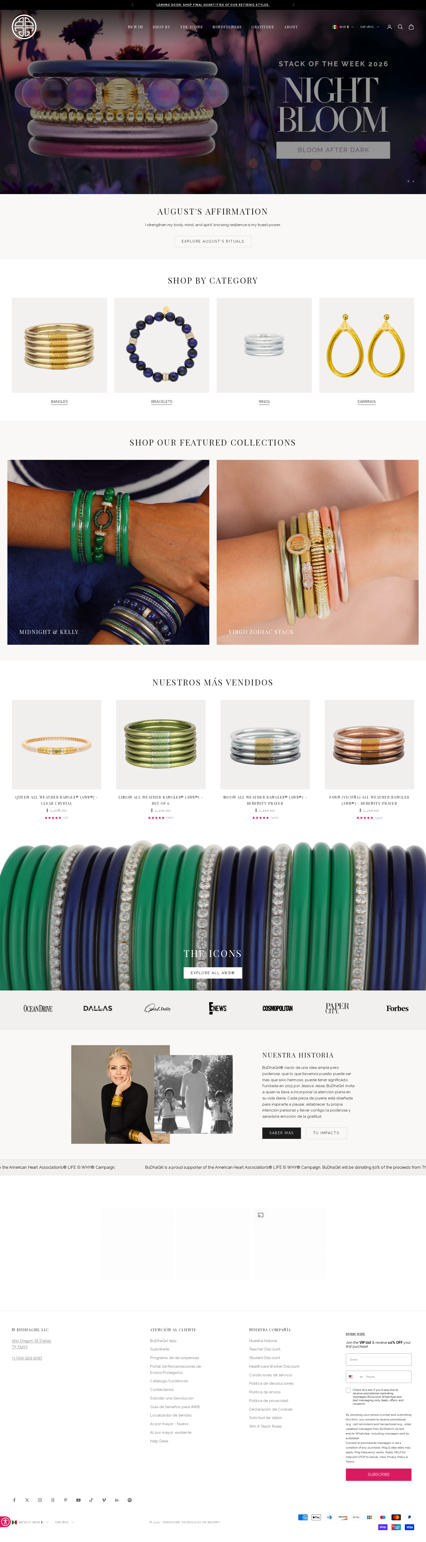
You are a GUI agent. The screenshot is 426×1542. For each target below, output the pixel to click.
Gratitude (262, 26)
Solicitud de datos (265, 1418)
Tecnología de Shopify (200, 1522)
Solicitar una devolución (172, 1398)
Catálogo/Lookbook (169, 1381)
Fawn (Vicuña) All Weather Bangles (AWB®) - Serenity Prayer (369, 800)
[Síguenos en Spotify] (129, 1500)
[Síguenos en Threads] (52, 1500)
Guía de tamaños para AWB (175, 1407)
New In (135, 26)
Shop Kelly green (246, 124)
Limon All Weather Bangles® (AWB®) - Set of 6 (161, 800)
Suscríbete (159, 1349)
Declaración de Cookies (270, 1409)
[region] (213, 102)
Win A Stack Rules (265, 1426)
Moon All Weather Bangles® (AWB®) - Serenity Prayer (265, 800)
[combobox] (355, 1377)
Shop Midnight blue (179, 124)
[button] (137, 1244)
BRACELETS (161, 402)
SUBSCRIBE (379, 1474)
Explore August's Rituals (213, 242)
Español (367, 27)
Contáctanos (162, 1390)
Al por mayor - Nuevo (169, 1424)
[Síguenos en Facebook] (14, 1500)
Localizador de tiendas (170, 1415)
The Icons (191, 26)
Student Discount (264, 1358)
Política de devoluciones (271, 1383)
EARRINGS (367, 402)
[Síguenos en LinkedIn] (116, 1500)
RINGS (264, 402)
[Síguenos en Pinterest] (65, 1500)
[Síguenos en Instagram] (39, 1500)
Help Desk (159, 1441)
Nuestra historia (263, 1341)
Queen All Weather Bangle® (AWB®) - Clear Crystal (56, 800)
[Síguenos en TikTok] (91, 1500)
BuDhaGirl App (163, 1341)
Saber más (281, 1133)
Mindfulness (227, 26)
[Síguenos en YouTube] (78, 1500)
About (291, 26)
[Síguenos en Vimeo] (104, 1500)
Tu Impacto (326, 1133)
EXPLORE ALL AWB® (213, 973)
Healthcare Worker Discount (274, 1366)
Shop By (161, 26)
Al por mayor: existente (170, 1432)
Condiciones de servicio (270, 1375)
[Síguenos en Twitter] (27, 1500)
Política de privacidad (268, 1401)
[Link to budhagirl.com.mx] (56, 744)
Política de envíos (265, 1392)
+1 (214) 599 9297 (27, 1358)
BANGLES (59, 402)
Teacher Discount (264, 1349)
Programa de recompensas (174, 1358)
